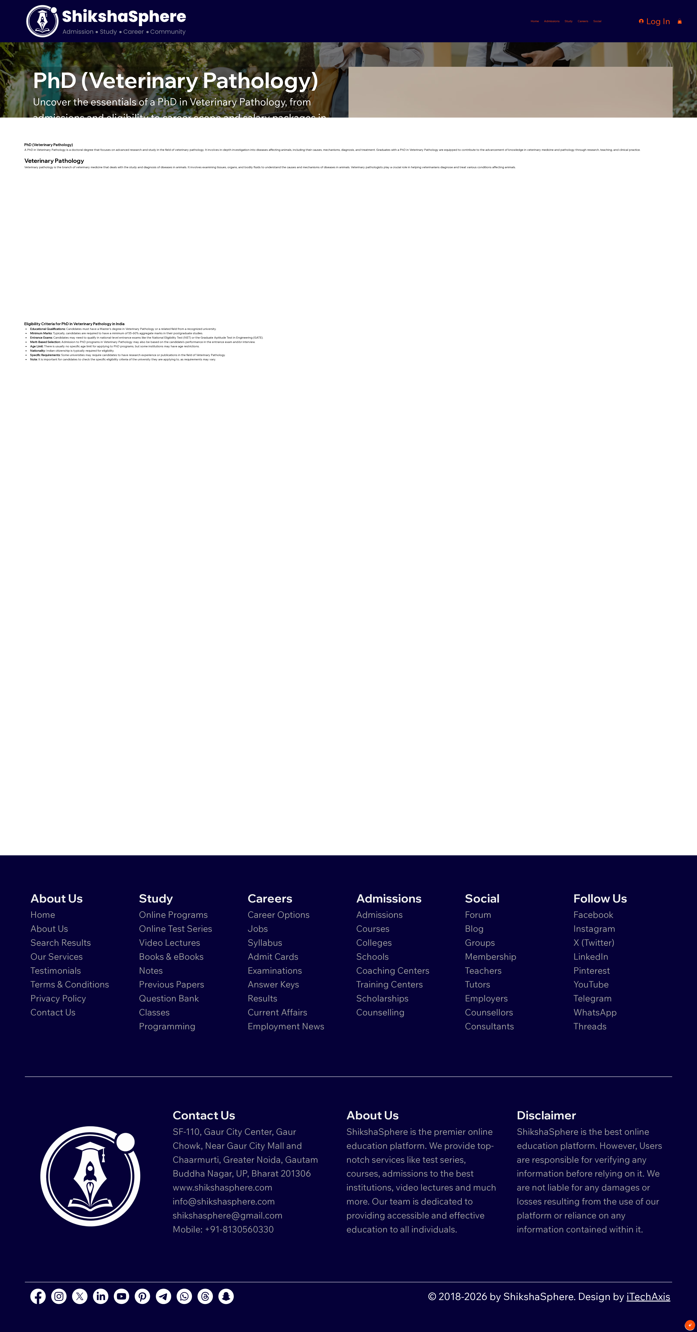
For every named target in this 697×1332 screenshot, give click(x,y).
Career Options (279, 914)
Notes (151, 970)
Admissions (380, 914)
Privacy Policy (58, 998)
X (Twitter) (593, 942)
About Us (49, 928)
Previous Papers (171, 984)
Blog (474, 928)
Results (262, 998)
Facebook (593, 914)
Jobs (258, 928)
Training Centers (389, 984)
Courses (373, 928)
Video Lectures (169, 942)
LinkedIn (590, 956)
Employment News (286, 1026)
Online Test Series (175, 928)
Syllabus (265, 942)
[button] (551, 21)
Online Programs (173, 914)
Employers (486, 998)
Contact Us (53, 1012)
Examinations (275, 970)
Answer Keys (273, 984)
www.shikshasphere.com (222, 1187)
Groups (480, 942)
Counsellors (489, 1012)
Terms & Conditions (69, 984)
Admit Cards (273, 956)
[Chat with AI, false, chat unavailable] (690, 1325)
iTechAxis (648, 1296)
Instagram (594, 928)
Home (42, 914)
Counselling (380, 1012)
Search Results (60, 942)
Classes (155, 1012)
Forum (478, 914)
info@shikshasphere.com (224, 1201)
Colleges (374, 942)
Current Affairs (277, 1012)
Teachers (483, 970)
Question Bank (169, 998)
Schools (372, 956)
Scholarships (382, 998)
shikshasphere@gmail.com (228, 1215)
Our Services (56, 956)
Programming (167, 1026)
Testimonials (55, 970)
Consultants (489, 1026)
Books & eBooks (171, 956)
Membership (490, 956)
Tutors (477, 984)
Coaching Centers (392, 970)
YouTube (591, 984)
